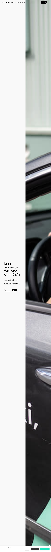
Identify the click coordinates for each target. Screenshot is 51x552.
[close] (49, 546)
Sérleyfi (12, 2)
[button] (7, 290)
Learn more (27, 550)
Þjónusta (7, 2)
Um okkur (17, 2)
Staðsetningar (22, 2)
